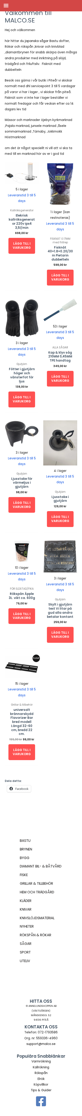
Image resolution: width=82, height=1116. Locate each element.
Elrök (41, 1079)
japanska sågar (37, 41)
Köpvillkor (41, 1084)
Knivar (25, 909)
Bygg (24, 857)
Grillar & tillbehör (36, 883)
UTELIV (25, 960)
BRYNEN (26, 849)
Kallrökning (41, 1067)
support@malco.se (41, 1044)
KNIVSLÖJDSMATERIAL (37, 918)
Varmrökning (41, 1061)
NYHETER (27, 926)
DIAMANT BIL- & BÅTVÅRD (41, 866)
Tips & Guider (41, 1090)
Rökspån (41, 1073)
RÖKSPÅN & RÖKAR (35, 935)
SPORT (25, 952)
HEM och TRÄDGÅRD (37, 892)
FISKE (24, 874)
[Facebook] (41, 1101)
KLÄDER (25, 900)
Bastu (25, 840)
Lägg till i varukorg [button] (22, 245)
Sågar (25, 943)
